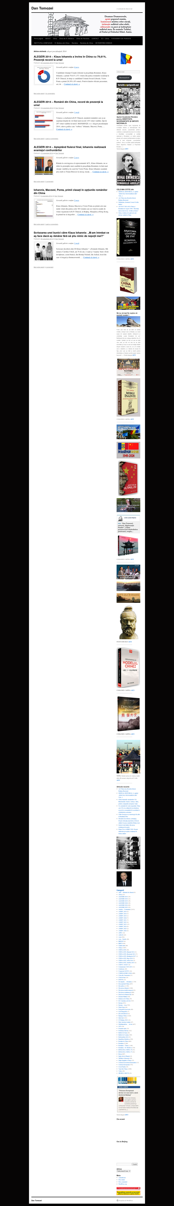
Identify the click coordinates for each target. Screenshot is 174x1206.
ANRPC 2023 (122, 924)
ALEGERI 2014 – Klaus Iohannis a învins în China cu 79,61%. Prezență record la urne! (70, 58)
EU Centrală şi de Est (124, 1001)
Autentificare (122, 1177)
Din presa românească (124, 992)
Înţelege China (122, 1016)
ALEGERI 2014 (123, 896)
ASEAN (120, 935)
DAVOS (120, 979)
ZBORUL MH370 (123, 1073)
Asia (119, 937)
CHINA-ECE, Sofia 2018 (125, 960)
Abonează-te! (124, 78)
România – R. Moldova (125, 1048)
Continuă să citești (72, 84)
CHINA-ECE (122, 950)
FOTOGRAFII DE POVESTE (121, 38)
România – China (123, 1045)
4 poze (76, 67)
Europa (120, 1003)
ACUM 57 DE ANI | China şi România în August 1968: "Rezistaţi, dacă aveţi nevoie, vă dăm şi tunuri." (128, 208)
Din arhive (121, 986)
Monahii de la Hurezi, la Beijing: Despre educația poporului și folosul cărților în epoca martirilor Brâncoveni (129, 821)
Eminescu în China (123, 999)
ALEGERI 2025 (123, 907)
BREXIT (121, 941)
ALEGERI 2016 (123, 899)
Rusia (120, 1054)
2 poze (76, 157)
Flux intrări (121, 1180)
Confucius (121, 969)
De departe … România (125, 982)
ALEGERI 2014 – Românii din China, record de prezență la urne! (68, 103)
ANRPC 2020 (122, 918)
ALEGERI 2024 (123, 905)
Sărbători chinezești (123, 1058)
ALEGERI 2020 (123, 903)
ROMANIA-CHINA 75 (125, 1052)
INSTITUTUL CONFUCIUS (43, 43)
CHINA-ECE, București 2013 (126, 954)
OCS (119, 1026)
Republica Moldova (123, 1039)
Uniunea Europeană (123, 1065)
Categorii (120, 890)
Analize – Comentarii (124, 909)
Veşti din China (122, 1069)
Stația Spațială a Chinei (124, 1060)
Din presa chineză (123, 988)
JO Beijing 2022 (123, 1020)
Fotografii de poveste (124, 1009)
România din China (86, 43)
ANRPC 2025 (122, 928)
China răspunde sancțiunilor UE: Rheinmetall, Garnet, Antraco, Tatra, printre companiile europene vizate (128, 801)
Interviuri (121, 1018)
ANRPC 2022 (122, 922)
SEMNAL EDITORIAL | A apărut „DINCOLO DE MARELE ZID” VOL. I (128, 795)
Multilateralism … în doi (125, 1024)
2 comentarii (49, 181)
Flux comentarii (122, 1182)
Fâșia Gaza (121, 1007)
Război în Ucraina (123, 1035)
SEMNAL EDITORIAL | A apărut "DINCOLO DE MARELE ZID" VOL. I (128, 194)
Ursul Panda (121, 1067)
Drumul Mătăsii (122, 996)
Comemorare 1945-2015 (125, 967)
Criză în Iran (121, 977)
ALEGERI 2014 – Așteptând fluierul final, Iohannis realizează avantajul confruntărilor (70, 148)
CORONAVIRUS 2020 (125, 973)
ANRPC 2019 (122, 916)
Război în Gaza (122, 1033)
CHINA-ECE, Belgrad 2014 (126, 952)
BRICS (120, 943)
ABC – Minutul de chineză (126, 892)
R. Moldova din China (62, 43)
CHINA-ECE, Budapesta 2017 (127, 956)
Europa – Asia (122, 1005)
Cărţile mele (121, 945)
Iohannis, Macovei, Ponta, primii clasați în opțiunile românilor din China (70, 191)
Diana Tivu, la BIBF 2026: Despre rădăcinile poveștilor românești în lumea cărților (128, 831)
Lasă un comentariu (51, 139)
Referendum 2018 (123, 1037)
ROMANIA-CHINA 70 (125, 1050)
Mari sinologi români (124, 1022)
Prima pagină (38, 38)
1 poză (76, 112)
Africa (120, 894)
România (75, 43)
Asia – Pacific (122, 939)
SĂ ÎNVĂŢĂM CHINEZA (103, 43)
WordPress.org (122, 1184)
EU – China (105, 38)
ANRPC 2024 (122, 926)
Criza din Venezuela (124, 975)
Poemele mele (122, 1028)
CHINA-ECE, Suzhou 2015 (126, 962)
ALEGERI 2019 (123, 901)
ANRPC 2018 (122, 914)
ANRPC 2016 (122, 911)
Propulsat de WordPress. (126, 1200)
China (55, 38)
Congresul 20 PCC (123, 971)
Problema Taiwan (123, 1030)
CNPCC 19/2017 (123, 965)
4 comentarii (49, 267)
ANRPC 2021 (122, 920)
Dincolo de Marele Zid (124, 994)
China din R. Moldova (66, 38)
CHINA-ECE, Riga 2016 (125, 958)
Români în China (123, 1041)
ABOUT (48, 38)
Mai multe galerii (39, 93)
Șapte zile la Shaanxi (124, 1056)
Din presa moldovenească (125, 990)
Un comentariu (50, 93)
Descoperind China (123, 984)
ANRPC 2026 (122, 931)
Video (120, 1071)
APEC (120, 933)
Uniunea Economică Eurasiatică (127, 1062)
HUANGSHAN (123, 1013)
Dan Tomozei (42, 8)
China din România (82, 38)
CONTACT (95, 38)
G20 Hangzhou (122, 1011)
